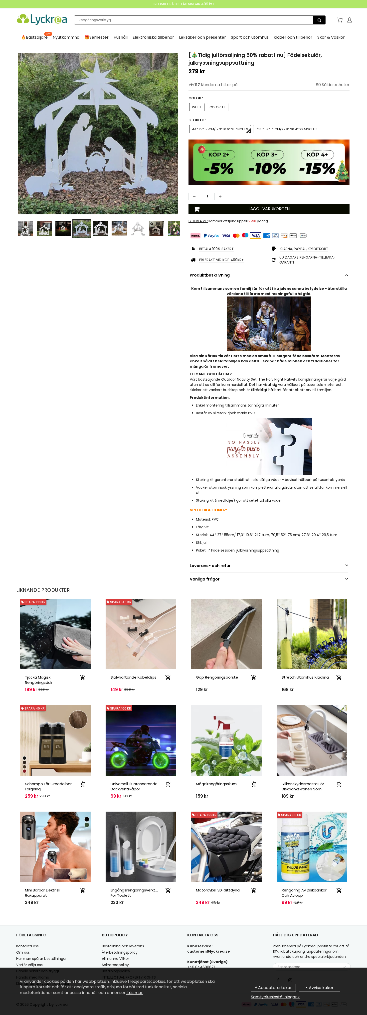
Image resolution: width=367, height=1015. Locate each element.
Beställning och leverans (123, 946)
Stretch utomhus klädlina (305, 677)
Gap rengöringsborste (217, 677)
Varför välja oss (29, 964)
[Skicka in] (344, 967)
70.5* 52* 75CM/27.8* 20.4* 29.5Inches (287, 129)
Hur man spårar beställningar (41, 958)
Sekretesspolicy (115, 964)
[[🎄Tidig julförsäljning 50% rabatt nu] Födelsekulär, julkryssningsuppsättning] (98, 133)
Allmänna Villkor (115, 958)
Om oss (23, 952)
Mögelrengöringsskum (216, 783)
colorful (217, 107)
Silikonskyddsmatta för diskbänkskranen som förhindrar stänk (303, 789)
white (197, 107)
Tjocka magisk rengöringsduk (38, 680)
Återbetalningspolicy (120, 952)
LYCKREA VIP (198, 221)
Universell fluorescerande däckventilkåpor (134, 786)
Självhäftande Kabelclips (133, 677)
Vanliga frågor (205, 579)
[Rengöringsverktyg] (319, 19)
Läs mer (134, 993)
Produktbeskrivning (210, 275)
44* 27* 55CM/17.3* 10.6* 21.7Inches (220, 129)
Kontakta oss (27, 946)
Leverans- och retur (210, 566)
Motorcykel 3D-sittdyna (218, 890)
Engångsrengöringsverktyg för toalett (135, 892)
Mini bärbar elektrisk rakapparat (42, 892)
